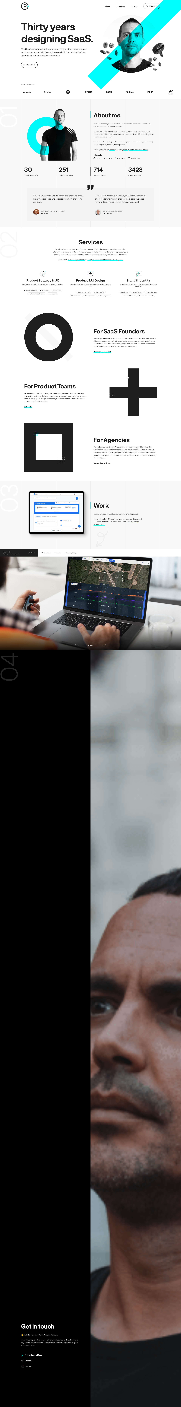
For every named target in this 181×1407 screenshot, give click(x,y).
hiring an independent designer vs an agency (105, 259)
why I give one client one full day (135, 149)
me (29, 1361)
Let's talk (28, 407)
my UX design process (76, 259)
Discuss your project (102, 352)
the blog (112, 149)
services (120, 6)
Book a (33, 1355)
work (134, 6)
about (106, 6)
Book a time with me (102, 463)
